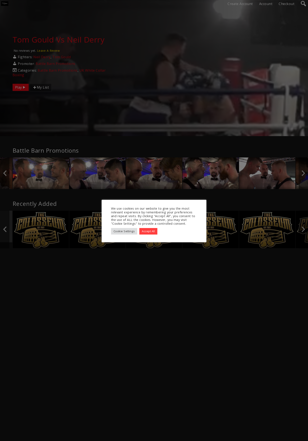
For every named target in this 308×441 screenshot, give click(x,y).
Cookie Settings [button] (124, 231)
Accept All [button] (148, 231)
